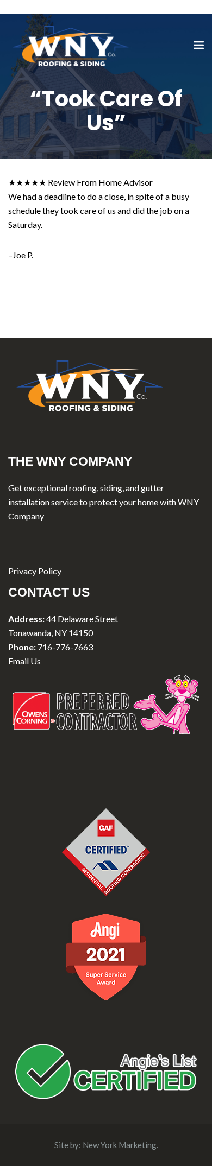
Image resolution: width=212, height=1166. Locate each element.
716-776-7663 (65, 647)
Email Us (24, 661)
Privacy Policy (34, 571)
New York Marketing (120, 1145)
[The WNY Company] (70, 45)
